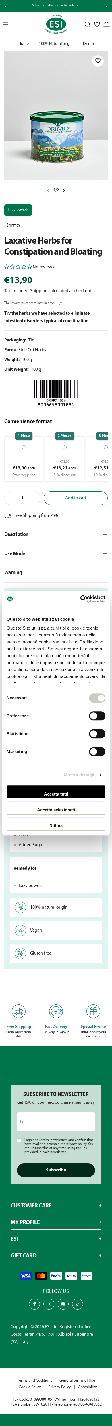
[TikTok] (77, 1304)
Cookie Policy (30, 1387)
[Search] (87, 24)
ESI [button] (14, 1239)
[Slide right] (106, 5)
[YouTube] (63, 1304)
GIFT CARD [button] (23, 1256)
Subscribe (56, 1170)
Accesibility (87, 1387)
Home (23, 44)
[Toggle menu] (5, 24)
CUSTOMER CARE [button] (31, 1206)
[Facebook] (34, 1304)
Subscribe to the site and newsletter (56, 5)
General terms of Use (77, 1381)
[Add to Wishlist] (98, 61)
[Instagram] (48, 1304)
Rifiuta (56, 825)
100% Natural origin (56, 44)
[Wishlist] (97, 24)
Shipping (39, 291)
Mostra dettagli (79, 774)
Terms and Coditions (34, 1381)
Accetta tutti (56, 794)
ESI (48, 1327)
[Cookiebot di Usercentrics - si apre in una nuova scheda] (80, 599)
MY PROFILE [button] (25, 1223)
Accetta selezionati (56, 809)
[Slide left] (5, 5)
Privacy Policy (59, 1387)
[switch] (97, 715)
